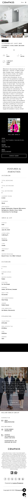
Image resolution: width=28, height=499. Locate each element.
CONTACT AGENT (14, 155)
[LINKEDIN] (12, 479)
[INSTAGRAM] (8, 479)
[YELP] (15, 479)
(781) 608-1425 (6, 146)
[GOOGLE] (19, 479)
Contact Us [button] (14, 402)
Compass (15, 454)
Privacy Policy (20, 490)
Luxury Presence (18, 483)
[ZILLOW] (22, 479)
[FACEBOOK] (5, 479)
